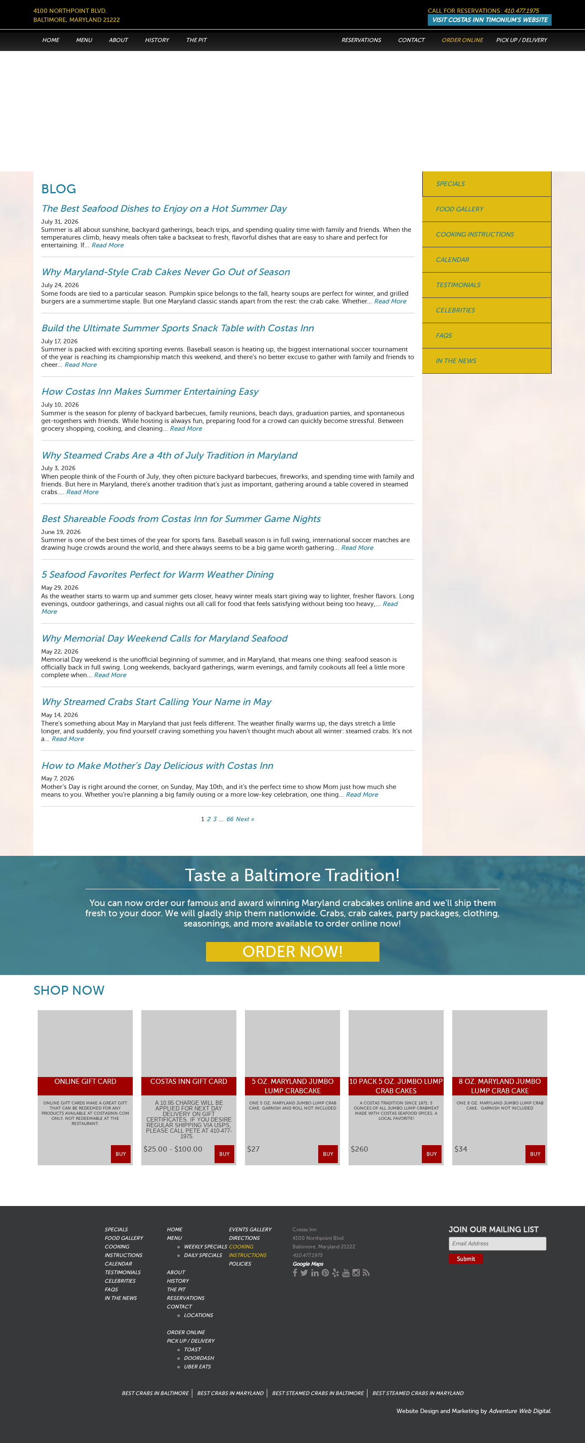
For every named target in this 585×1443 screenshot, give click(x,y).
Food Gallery (459, 209)
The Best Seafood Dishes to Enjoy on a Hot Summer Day (163, 208)
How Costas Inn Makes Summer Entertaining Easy (149, 391)
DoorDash (199, 1358)
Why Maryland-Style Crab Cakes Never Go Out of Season (165, 272)
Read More (107, 245)
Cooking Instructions (474, 234)
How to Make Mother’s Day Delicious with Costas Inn (157, 765)
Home (50, 40)
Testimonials (458, 285)
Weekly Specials (205, 1247)
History (157, 40)
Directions (244, 1238)
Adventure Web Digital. (520, 1411)
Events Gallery (250, 1230)
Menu (84, 40)
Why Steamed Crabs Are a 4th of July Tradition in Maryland (169, 455)
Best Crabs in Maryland (230, 1393)
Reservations (361, 40)
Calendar (452, 259)
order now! (292, 951)
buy (121, 1154)
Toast (192, 1350)
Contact (411, 40)
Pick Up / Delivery (521, 40)
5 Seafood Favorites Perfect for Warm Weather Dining (157, 574)
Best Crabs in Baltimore (155, 1393)
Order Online (462, 40)
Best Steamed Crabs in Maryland (417, 1393)
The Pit (196, 40)
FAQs (443, 335)
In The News (456, 360)
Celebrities (455, 310)
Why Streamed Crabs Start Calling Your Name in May (157, 701)
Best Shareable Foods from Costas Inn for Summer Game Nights (180, 518)
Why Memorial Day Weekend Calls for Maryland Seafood (164, 638)
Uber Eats (197, 1367)
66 (229, 819)
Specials (450, 183)
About (118, 40)
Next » (245, 819)
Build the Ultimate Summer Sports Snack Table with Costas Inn (177, 328)
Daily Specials (203, 1255)
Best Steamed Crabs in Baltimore (318, 1393)
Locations (198, 1315)
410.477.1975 (521, 11)
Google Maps (307, 1264)
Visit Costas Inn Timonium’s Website (489, 20)
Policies (240, 1264)
